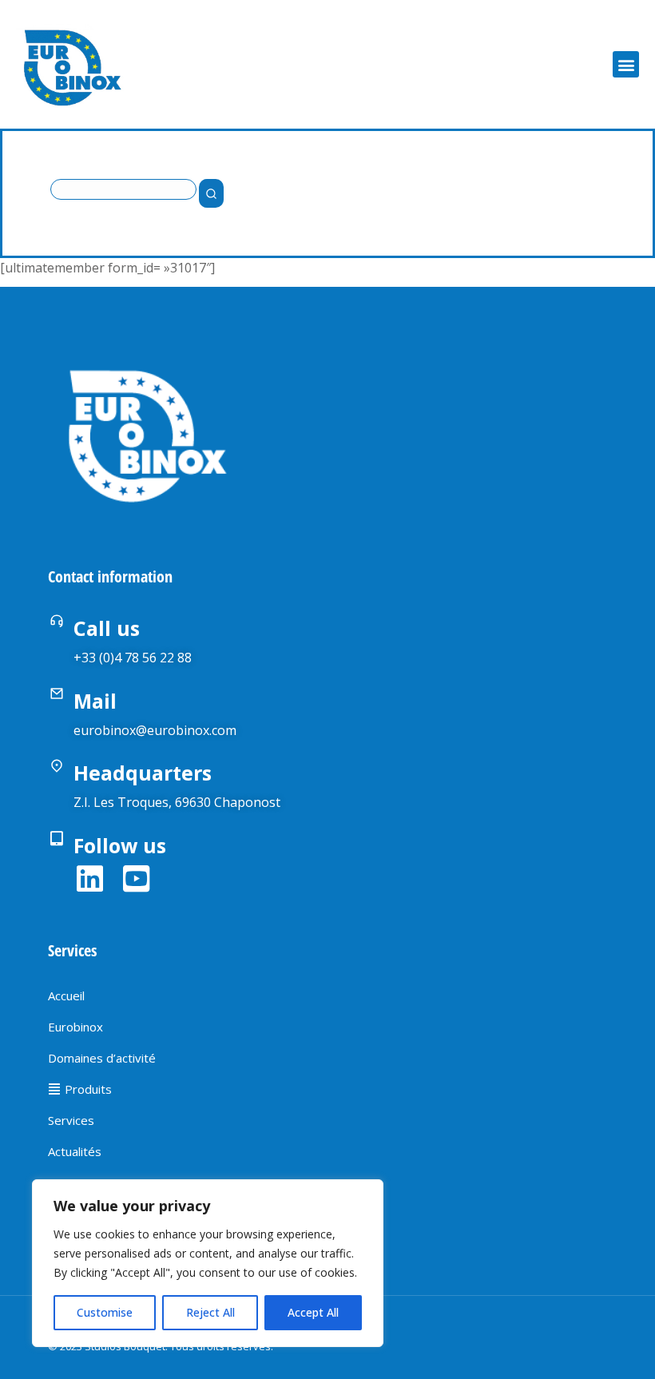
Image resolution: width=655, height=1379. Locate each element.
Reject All (210, 1312)
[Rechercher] (211, 193)
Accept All (313, 1312)
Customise (105, 1312)
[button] (626, 64)
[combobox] (123, 189)
